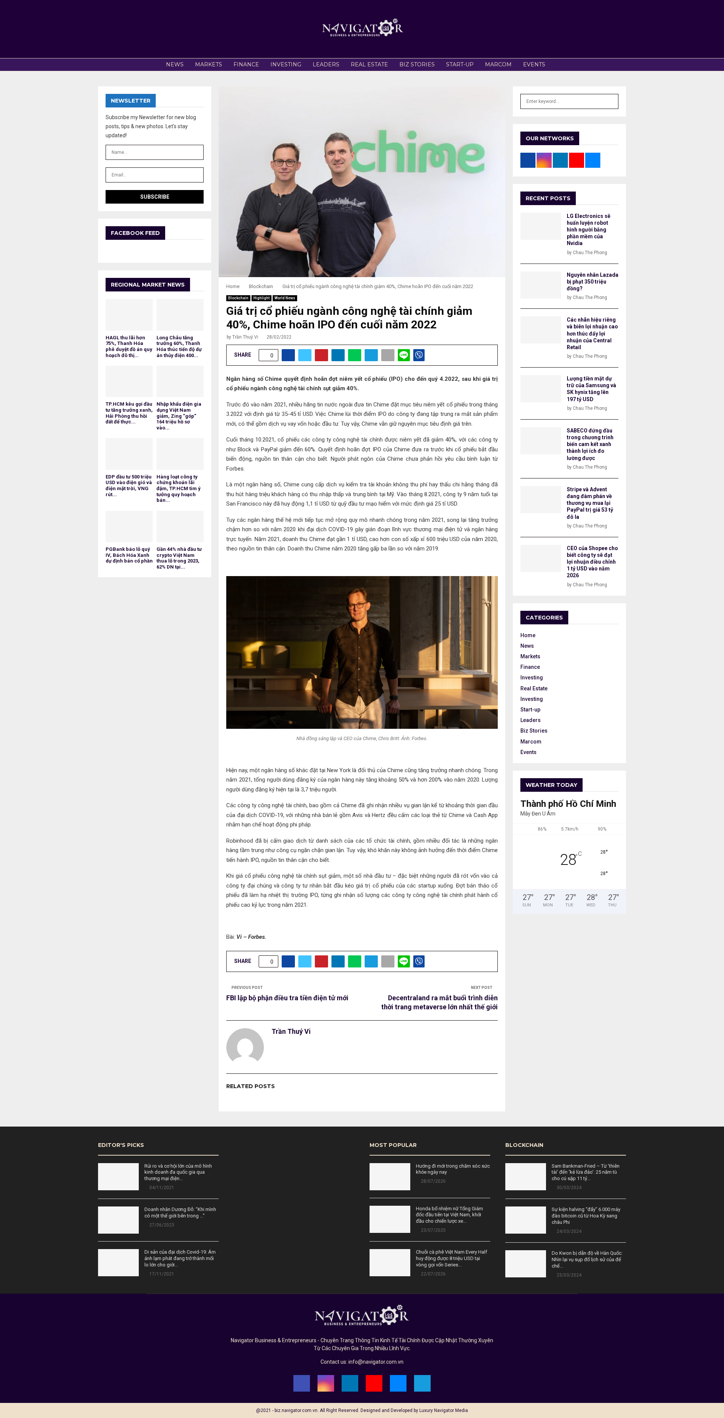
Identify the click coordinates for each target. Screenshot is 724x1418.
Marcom (498, 64)
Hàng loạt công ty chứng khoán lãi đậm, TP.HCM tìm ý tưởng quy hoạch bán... (178, 488)
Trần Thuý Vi (245, 337)
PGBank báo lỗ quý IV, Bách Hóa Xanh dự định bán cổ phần (129, 555)
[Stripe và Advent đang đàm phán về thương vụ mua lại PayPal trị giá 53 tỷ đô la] (540, 499)
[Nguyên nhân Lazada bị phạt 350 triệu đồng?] (540, 285)
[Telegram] (422, 1383)
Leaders (326, 64)
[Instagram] (326, 1383)
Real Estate (369, 64)
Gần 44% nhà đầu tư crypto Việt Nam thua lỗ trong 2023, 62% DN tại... (179, 558)
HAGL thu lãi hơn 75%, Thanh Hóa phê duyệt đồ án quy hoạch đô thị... (129, 346)
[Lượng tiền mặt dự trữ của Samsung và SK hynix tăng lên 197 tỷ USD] (540, 388)
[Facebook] (301, 1383)
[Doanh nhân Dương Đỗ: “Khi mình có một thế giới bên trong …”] (118, 1220)
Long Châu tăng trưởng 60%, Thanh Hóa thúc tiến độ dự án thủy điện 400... (179, 346)
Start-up (460, 64)
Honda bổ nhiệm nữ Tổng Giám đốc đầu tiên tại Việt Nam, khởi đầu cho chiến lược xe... (449, 1215)
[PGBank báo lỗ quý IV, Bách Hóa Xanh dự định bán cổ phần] (129, 526)
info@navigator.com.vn (375, 1362)
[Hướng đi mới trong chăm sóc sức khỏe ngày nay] (390, 1176)
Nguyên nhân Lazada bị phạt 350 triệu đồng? (592, 281)
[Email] (398, 1383)
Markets (208, 64)
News (175, 64)
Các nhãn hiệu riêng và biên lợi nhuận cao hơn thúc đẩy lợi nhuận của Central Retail (592, 333)
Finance (246, 64)
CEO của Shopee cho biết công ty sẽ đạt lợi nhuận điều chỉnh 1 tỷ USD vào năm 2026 (592, 562)
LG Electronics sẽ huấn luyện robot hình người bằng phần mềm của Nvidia (588, 230)
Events (534, 64)
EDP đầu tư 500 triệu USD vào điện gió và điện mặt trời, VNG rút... (129, 485)
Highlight (261, 298)
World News (285, 298)
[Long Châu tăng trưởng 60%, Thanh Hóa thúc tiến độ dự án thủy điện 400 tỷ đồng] (180, 314)
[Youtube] (374, 1383)
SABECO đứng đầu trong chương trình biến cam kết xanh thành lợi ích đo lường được (590, 444)
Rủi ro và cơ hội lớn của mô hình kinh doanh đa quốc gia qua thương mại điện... (178, 1172)
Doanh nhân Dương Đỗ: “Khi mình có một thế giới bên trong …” (180, 1212)
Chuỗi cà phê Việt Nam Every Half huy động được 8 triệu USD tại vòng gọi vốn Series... (451, 1258)
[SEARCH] (610, 101)
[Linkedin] (350, 1383)
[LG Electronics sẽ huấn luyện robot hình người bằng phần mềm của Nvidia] (540, 226)
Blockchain (238, 298)
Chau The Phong (590, 252)
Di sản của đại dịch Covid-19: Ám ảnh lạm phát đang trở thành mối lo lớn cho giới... (180, 1258)
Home (527, 635)
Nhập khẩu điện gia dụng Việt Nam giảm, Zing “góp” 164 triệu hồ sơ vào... (178, 415)
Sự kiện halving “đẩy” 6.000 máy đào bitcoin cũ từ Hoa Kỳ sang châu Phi (586, 1215)
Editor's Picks (121, 1145)
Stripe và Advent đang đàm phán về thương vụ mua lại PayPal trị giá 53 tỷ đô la (590, 503)
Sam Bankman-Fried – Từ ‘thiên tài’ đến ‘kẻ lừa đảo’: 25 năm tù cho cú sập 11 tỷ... (586, 1172)
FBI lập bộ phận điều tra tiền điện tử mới (287, 998)
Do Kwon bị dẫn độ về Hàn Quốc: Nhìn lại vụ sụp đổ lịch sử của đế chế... (587, 1259)
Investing (285, 64)
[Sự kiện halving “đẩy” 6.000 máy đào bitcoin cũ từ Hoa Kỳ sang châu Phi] (525, 1220)
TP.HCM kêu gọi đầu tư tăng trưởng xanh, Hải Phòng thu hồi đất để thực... (129, 413)
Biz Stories (417, 64)
